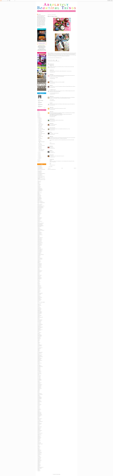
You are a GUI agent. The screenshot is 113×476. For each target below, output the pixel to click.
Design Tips (39, 266)
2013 (38, 112)
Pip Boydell (39, 400)
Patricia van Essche (40, 394)
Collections (39, 248)
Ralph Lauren (39, 412)
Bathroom (39, 194)
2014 (38, 111)
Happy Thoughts (39, 311)
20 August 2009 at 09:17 (52, 143)
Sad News (39, 419)
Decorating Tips (39, 263)
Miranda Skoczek (39, 360)
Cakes (38, 227)
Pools (38, 402)
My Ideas (39, 368)
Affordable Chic (39, 171)
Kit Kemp (39, 337)
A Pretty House (40, 123)
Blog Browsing (39, 209)
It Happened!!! (39, 135)
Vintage (38, 459)
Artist (38, 185)
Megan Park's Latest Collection (41, 129)
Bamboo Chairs (39, 192)
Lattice (38, 340)
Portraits (39, 405)
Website (38, 463)
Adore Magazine (39, 170)
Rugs (38, 417)
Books (38, 220)
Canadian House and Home (40, 230)
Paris (38, 391)
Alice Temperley (39, 172)
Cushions (39, 260)
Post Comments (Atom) (53, 169)
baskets (38, 193)
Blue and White (39, 217)
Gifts (38, 306)
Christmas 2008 (39, 239)
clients (38, 246)
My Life (38, 369)
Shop (38, 422)
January (39, 158)
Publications (39, 409)
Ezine (38, 282)
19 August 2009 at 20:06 (52, 78)
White (38, 466)
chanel (38, 235)
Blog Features (39, 210)
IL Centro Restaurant (40, 324)
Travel (38, 447)
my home (39, 367)
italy (38, 331)
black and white (39, 208)
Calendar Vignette (39, 229)
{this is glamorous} (40, 106)
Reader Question (39, 414)
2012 (38, 113)
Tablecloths (39, 436)
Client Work (39, 245)
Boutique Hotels (39, 221)
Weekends (39, 465)
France (38, 295)
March (39, 156)
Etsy (38, 279)
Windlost (51, 136)
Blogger (59, 474)
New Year (39, 377)
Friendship (39, 298)
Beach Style (39, 195)
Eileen (50, 150)
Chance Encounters (40, 234)
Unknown (51, 107)
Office (38, 381)
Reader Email (39, 413)
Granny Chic (39, 308)
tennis (38, 441)
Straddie (38, 429)
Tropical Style (39, 140)
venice (38, 455)
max (38, 351)
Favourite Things (39, 287)
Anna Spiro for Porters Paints (41, 176)
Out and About (39, 388)
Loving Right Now (40, 138)
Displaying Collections (40, 124)
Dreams (38, 272)
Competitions (39, 253)
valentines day (39, 454)
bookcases (39, 219)
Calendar (39, 228)
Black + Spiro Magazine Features (41, 202)
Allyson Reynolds (40, 174)
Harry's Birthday (39, 312)
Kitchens (39, 338)
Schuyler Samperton (40, 421)
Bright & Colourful (40, 125)
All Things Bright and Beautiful (41, 173)
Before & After (40, 147)
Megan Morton (39, 355)
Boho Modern (39, 218)
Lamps (38, 339)
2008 (38, 159)
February (39, 157)
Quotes (38, 411)
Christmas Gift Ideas (40, 242)
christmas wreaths (39, 244)
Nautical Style (39, 373)
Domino (38, 269)
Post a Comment (50, 166)
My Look (39, 370)
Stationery (39, 428)
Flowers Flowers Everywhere (41, 145)
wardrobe (39, 462)
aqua (38, 182)
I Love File (39, 322)
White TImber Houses (40, 467)
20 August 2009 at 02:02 (52, 116)
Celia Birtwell (39, 233)
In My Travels (39, 325)
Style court (39, 431)
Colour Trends (39, 251)
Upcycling (39, 453)
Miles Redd (39, 359)
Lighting (39, 342)
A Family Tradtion (40, 168)
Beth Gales (51, 123)
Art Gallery (39, 184)
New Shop (39, 376)
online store (39, 386)
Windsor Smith (39, 468)
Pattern (38, 395)
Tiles (38, 444)
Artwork (39, 186)
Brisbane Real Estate (40, 224)
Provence (39, 408)
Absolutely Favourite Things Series (41, 169)
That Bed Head (40, 146)
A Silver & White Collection (41, 149)
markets (38, 350)
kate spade (39, 334)
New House (39, 375)
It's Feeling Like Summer (41, 131)
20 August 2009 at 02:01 (52, 109)
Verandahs (39, 456)
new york (39, 378)
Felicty (38, 289)
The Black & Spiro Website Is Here (41, 142)
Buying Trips (39, 226)
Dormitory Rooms (40, 270)
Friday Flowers (40, 127)
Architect (39, 183)
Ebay (38, 274)
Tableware (39, 438)
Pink (38, 399)
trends (38, 448)
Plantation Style (39, 401)
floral (38, 292)
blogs (38, 215)
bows (38, 222)
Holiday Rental (39, 315)
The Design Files (40, 102)
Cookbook (39, 255)
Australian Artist (39, 188)
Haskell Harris (39, 313)
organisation (39, 387)
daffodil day (39, 261)
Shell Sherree (51, 65)
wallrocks (39, 461)
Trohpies (39, 449)
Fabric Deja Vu (40, 130)
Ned (38, 374)
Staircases (39, 427)
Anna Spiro (39, 14)
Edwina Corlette (39, 275)
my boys (39, 364)
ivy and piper (39, 332)
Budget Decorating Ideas (40, 225)
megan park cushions (40, 356)
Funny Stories (39, 303)
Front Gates (39, 300)
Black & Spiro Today (40, 128)
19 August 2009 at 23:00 (52, 87)
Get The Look (39, 305)
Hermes (38, 314)
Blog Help (39, 212)
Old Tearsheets (39, 382)
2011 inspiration (39, 166)
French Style (39, 296)
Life (38, 341)
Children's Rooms (39, 237)
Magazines (39, 348)
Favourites (39, 288)
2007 (38, 160)
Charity (38, 236)
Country (38, 257)
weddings (39, 464)
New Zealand (39, 379)
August (39, 122)
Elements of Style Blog (40, 100)
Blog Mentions (39, 213)
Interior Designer (39, 329)
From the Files (39, 299)
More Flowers (39, 143)
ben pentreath (39, 197)
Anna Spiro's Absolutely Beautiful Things (41, 178)
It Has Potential (40, 126)
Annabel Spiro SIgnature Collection (41, 179)
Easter (38, 273)
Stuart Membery (39, 430)
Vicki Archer (39, 457)
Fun (38, 301)
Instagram (39, 328)
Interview (39, 330)
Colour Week (39, 252)
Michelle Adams (39, 358)
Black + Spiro (39, 200)
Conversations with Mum (40, 254)
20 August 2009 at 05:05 (52, 125)
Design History (39, 264)
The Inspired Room (40, 104)
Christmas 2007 (39, 238)
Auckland (39, 187)
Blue (38, 216)
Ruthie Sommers (39, 418)
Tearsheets (39, 440)
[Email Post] (56, 60)
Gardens (39, 304)
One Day (39, 139)
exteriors (39, 281)
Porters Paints (39, 404)
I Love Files (39, 323)
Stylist (38, 432)
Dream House (39, 271)
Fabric (38, 283)
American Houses (39, 175)
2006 (38, 161)
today (38, 445)
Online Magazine (39, 384)
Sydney (38, 435)
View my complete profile (40, 26)
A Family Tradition (40, 167)
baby (38, 191)
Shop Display (39, 423)
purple (38, 410)
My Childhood (39, 365)
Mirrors (38, 361)
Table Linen (39, 137)
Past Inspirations (39, 393)
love (38, 346)
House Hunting (39, 320)
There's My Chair (40, 132)
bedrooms (39, 196)
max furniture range (40, 352)
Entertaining (39, 278)
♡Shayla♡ (51, 96)
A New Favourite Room (40, 150)
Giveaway (39, 307)
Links (38, 343)
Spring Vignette (39, 426)
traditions (39, 446)
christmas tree (39, 243)
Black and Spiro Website (40, 207)
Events (38, 280)
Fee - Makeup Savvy (52, 89)
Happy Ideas (39, 310)
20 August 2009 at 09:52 (52, 148)
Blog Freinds (39, 211)
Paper (38, 390)
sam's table (39, 420)
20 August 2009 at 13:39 (52, 152)
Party (38, 392)
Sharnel (50, 146)
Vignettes (39, 458)
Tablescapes (39, 437)
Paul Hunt (39, 396)
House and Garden (40, 319)
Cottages (39, 256)
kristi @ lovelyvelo (52, 127)
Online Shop (39, 385)
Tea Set (38, 439)
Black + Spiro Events (40, 201)
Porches (38, 403)
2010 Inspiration (39, 165)
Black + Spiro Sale (40, 204)
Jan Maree (51, 74)
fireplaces (39, 291)
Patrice (50, 85)
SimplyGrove (39, 94)
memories (39, 357)
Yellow (38, 470)
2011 (38, 114)
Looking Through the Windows (41, 133)
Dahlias (38, 262)
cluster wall (39, 247)
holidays (39, 316)
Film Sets (39, 290)
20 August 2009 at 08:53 (52, 134)
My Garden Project (40, 366)
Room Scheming (40, 144)
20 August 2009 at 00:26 (52, 100)
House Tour (39, 321)
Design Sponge (39, 265)
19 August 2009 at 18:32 (52, 67)
